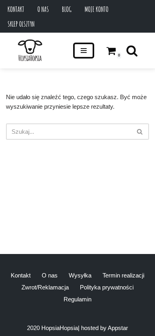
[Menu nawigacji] (83, 51)
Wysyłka (80, 275)
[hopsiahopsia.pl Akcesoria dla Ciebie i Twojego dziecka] (30, 50)
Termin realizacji (123, 275)
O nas (43, 9)
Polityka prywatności (107, 287)
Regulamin (77, 299)
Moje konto (96, 9)
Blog (67, 9)
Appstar (118, 327)
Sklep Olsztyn (21, 24)
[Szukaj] (132, 51)
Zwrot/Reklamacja (45, 287)
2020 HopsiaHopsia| (53, 327)
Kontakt (16, 9)
